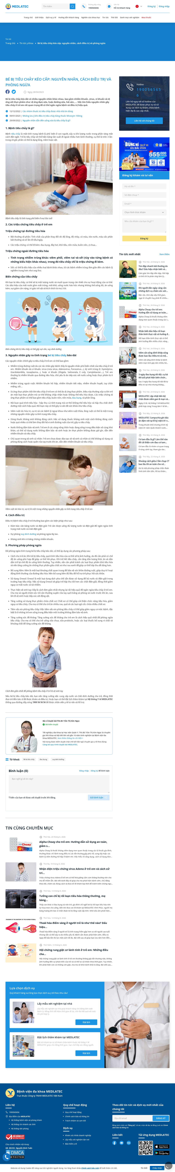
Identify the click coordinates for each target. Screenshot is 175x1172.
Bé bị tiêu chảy (29, 759)
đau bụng (76, 397)
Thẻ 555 (114, 17)
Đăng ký (152, 6)
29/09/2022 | (40, 120)
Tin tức (105, 17)
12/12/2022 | (41, 111)
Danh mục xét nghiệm (129, 17)
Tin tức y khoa (26, 43)
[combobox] (144, 212)
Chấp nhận (157, 1168)
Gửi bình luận (96, 797)
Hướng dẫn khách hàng (68, 17)
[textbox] (144, 212)
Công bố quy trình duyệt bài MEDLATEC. (60, 744)
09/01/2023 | (46, 115)
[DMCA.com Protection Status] (15, 1154)
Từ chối (144, 1168)
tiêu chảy (15, 133)
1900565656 (14, 1112)
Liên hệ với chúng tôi (144, 120)
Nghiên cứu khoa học (90, 17)
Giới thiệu (39, 17)
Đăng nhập (164, 6)
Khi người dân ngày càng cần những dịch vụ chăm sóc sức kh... (152, 290)
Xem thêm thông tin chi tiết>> (70, 738)
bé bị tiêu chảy (57, 355)
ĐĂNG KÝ (160, 1118)
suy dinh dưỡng (28, 534)
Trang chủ (10, 43)
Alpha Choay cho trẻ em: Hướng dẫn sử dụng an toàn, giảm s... (152, 312)
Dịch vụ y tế (51, 17)
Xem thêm (164, 254)
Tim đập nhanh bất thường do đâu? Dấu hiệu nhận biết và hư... (153, 269)
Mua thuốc (146, 17)
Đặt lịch (86, 1022)
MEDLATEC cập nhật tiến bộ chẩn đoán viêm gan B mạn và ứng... (153, 399)
